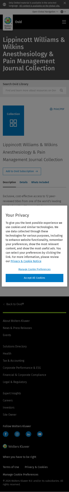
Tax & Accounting (13, 360)
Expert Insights (12, 393)
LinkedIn (28, 434)
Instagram (17, 434)
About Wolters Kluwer (16, 321)
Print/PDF (58, 109)
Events (7, 335)
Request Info (22, 171)
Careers (8, 400)
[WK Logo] (16, 446)
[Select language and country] (62, 12)
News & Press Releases (17, 328)
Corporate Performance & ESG (22, 367)
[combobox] (31, 90)
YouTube (40, 434)
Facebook (5, 434)
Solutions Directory (15, 346)
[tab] (9, 182)
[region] (34, 246)
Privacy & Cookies (36, 467)
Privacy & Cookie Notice (26, 261)
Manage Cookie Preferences (34, 269)
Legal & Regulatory (15, 382)
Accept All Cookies (34, 277)
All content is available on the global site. (39, 6)
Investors (8, 407)
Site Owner (9, 414)
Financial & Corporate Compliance (24, 375)
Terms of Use (11, 467)
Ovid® (15, 304)
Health (7, 353)
